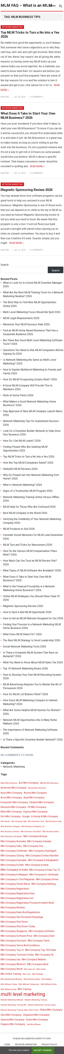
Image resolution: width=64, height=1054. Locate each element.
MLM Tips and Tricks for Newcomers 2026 (27, 544)
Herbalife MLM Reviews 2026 (20, 468)
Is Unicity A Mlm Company (44, 816)
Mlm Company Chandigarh (42, 850)
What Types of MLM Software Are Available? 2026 (32, 570)
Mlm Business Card (36, 821)
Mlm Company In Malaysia (14, 874)
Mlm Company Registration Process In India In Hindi (27, 902)
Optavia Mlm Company (12, 1019)
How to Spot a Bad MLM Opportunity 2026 (27, 612)
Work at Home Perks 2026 (18, 395)
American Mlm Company (14, 787)
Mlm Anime (5, 821)
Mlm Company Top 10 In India (40, 950)
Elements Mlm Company (13, 807)
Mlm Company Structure (13, 940)
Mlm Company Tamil (38, 940)
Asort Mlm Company (11, 792)
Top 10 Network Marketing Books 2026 (25, 668)
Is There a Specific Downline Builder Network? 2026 (33, 739)
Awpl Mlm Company (33, 797)
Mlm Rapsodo (37, 974)
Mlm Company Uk (44, 954)
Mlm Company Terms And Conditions (20, 945)
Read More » (37, 166)
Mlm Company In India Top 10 (44, 870)
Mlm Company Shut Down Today (18, 926)
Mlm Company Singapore (14, 931)
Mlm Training (24, 989)
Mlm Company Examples (14, 860)
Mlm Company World (11, 969)
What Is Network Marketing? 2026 (22, 484)
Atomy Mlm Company (35, 792)
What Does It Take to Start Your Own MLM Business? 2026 (28, 115)
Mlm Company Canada (39, 841)
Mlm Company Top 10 (12, 950)
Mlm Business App (19, 821)
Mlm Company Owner (47, 879)
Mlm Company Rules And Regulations (20, 912)
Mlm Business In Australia (11, 836)
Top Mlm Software (34, 1024)
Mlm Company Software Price (16, 936)
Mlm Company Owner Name (15, 884)
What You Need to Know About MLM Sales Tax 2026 (33, 662)
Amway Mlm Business (37, 788)
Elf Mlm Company (37, 807)
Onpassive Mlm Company (36, 1015)
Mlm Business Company (10, 826)
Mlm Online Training (11, 974)
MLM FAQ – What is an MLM (26, 5)
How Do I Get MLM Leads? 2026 (22, 440)
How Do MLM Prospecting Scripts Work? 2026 (30, 379)
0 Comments (36, 97)
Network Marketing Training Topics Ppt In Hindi (19, 1010)
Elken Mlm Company (11, 811)
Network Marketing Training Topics (42, 1005)
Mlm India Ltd (29, 969)
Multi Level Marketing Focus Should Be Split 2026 (31, 312)
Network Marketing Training (36, 1000)
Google (26, 816)
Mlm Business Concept (10, 831)
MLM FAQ (5, 97)
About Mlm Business (9, 783)
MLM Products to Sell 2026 (19, 528)
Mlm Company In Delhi (12, 865)
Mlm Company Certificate (14, 850)
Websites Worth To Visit (38, 1038)
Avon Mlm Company (11, 797)
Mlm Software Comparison (29, 984)
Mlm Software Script (8, 989)
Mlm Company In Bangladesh (43, 860)
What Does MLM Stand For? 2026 (22, 634)
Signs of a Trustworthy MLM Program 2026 (28, 490)
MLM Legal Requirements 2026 (21, 318)
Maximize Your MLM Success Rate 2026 (26, 324)
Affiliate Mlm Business (49, 783)
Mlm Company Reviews (13, 907)
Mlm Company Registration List (17, 898)
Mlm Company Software (41, 931)
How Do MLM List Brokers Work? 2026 (25, 694)
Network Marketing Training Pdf (13, 1005)
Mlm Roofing (47, 979)
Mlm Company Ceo (33, 846)
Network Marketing (12, 27)
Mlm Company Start (44, 936)
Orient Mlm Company (37, 1019)
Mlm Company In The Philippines (17, 879)
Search (5, 264)
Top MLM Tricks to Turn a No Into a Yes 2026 (28, 456)
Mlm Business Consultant (31, 831)
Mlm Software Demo (49, 984)
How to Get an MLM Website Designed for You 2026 (33, 618)
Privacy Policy (49, 1044)
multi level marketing (23, 994)
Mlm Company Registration (15, 888)
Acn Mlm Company (29, 782)
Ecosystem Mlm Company (14, 802)
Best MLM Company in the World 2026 (25, 513)
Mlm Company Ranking (44, 884)
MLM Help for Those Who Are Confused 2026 (29, 506)
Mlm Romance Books (32, 979)
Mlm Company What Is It (13, 964)
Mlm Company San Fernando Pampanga (22, 917)
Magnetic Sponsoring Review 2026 (27, 190)
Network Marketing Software (12, 1000)
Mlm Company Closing (12, 855)
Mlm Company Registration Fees (18, 893)
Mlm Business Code (53, 821)
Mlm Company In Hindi (36, 865)
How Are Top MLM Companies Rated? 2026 (28, 462)
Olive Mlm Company (11, 1015)
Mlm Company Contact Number (42, 855)
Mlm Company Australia (13, 841)
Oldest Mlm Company (51, 1009)
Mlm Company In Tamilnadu (43, 874)
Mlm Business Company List (32, 826)
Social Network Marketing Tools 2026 (24, 646)
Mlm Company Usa (10, 959)
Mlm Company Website (34, 959)
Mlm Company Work (37, 964)
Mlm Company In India (14, 869)
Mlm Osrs (27, 974)
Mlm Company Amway (35, 836)
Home (7, 1044)
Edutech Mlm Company (42, 802)
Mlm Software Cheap (9, 984)
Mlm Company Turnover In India (17, 954)
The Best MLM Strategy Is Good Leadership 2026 (31, 640)
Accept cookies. (43, 1050)
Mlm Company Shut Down (14, 921)
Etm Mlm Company (11, 816)
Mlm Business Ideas (51, 831)
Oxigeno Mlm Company (13, 1024)
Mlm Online (41, 969)
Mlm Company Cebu (11, 846)
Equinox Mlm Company (35, 811)
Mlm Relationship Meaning (11, 979)
